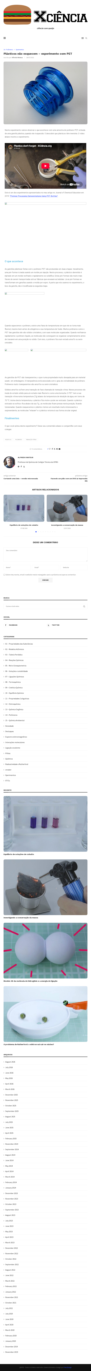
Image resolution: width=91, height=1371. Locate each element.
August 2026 (10, 1062)
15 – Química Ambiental (15, 720)
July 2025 (9, 1122)
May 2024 (9, 1166)
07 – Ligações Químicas (14, 676)
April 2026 (9, 1084)
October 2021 (10, 1302)
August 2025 (10, 1116)
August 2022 (10, 1270)
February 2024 (11, 1182)
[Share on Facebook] (52, 449)
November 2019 (11, 1352)
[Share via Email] (59, 449)
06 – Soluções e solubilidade (16, 671)
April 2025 (9, 1133)
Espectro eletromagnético (16, 737)
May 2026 (9, 1078)
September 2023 (12, 1209)
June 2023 (9, 1226)
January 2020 (10, 1341)
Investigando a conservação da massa (67, 525)
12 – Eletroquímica (12, 704)
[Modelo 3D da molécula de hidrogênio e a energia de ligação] (45, 950)
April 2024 (9, 1171)
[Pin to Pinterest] (57, 449)
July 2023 (9, 1220)
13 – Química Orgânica (14, 709)
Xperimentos (10, 775)
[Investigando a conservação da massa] (67, 508)
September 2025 (12, 1111)
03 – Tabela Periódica (13, 654)
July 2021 (9, 1308)
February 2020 (11, 1335)
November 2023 (11, 1199)
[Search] (86, 38)
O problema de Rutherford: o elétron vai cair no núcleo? (29, 1044)
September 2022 (12, 1264)
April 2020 (9, 1324)
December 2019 (11, 1346)
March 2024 (9, 1177)
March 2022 (9, 1281)
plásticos (8, 439)
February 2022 (11, 1286)
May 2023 (9, 1231)
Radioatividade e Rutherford (16, 764)
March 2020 (9, 1330)
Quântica (9, 759)
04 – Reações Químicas (14, 660)
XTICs (7, 780)
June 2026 (9, 1073)
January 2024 (10, 1188)
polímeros (18, 439)
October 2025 (10, 1105)
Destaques (9, 731)
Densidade (9, 726)
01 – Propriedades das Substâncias (19, 644)
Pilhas (7, 753)
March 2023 (9, 1242)
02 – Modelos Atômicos (14, 649)
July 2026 (9, 1067)
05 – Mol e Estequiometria (15, 665)
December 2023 (11, 1193)
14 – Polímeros (11, 715)
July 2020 (9, 1313)
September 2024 (12, 1149)
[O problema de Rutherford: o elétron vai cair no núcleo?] (45, 1014)
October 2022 (10, 1259)
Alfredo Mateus (17, 57)
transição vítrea (31, 439)
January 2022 (10, 1292)
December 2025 (11, 1095)
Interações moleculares (15, 742)
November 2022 (11, 1253)
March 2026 (9, 1089)
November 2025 (11, 1100)
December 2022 (11, 1248)
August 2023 (10, 1215)
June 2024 (9, 1160)
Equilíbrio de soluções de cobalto (24, 525)
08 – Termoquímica (13, 682)
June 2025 (9, 1127)
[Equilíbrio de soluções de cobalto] (24, 508)
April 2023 (9, 1237)
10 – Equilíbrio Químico (14, 693)
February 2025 (11, 1138)
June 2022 (9, 1275)
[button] (7, 513)
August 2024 (10, 1155)
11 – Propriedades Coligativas (17, 698)
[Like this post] (49, 449)
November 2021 (11, 1297)
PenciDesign (68, 1367)
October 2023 (10, 1204)
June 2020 (9, 1319)
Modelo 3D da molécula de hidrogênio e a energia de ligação (30, 981)
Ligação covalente (12, 748)
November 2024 (11, 1144)
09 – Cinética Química (14, 687)
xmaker (8, 770)
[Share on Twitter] (54, 449)
